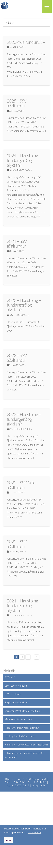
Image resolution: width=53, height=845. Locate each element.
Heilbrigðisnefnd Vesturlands (20, 736)
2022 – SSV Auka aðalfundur (21, 485)
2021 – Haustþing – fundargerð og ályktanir (24, 605)
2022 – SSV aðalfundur (17, 544)
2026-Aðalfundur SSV (26, 42)
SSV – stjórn (11, 677)
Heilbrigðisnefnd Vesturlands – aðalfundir (26, 744)
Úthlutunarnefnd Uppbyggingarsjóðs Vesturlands (24, 755)
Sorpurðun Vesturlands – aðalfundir (23, 710)
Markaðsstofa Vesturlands (18, 719)
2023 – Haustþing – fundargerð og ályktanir (24, 304)
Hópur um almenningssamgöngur (22, 727)
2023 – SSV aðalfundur (17, 358)
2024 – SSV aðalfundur (17, 243)
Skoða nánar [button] (34, 832)
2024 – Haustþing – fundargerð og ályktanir (24, 160)
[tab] (26, 22)
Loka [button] (8, 840)
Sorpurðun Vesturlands (17, 702)
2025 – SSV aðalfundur (17, 103)
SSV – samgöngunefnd (16, 685)
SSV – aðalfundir (13, 694)
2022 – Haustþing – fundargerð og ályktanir (24, 419)
